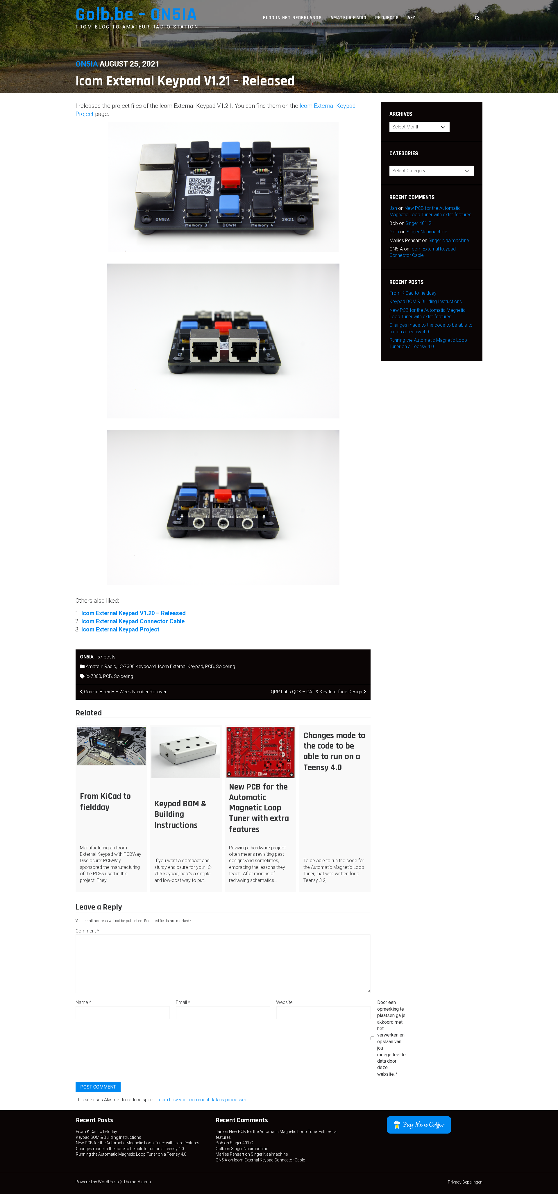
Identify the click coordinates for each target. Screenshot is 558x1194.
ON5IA (87, 64)
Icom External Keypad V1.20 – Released (133, 613)
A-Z (411, 18)
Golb (394, 231)
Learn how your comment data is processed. (202, 1099)
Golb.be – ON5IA (137, 14)
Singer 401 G (418, 223)
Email (183, 1002)
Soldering (225, 666)
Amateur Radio (348, 18)
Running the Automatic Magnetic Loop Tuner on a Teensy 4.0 (131, 1154)
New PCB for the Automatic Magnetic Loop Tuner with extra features (259, 808)
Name (83, 1002)
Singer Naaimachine (427, 231)
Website (284, 1002)
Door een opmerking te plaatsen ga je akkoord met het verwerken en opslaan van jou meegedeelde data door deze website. (391, 1038)
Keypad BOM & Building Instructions (180, 814)
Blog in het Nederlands (292, 18)
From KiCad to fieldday (105, 802)
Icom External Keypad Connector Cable (133, 621)
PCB (209, 666)
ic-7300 (93, 676)
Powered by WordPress (97, 1181)
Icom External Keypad (180, 666)
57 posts (106, 657)
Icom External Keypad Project (120, 629)
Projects (387, 18)
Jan (393, 208)
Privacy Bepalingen (465, 1182)
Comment (87, 931)
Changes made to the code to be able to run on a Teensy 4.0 (334, 751)
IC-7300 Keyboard (137, 666)
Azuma (144, 1181)
